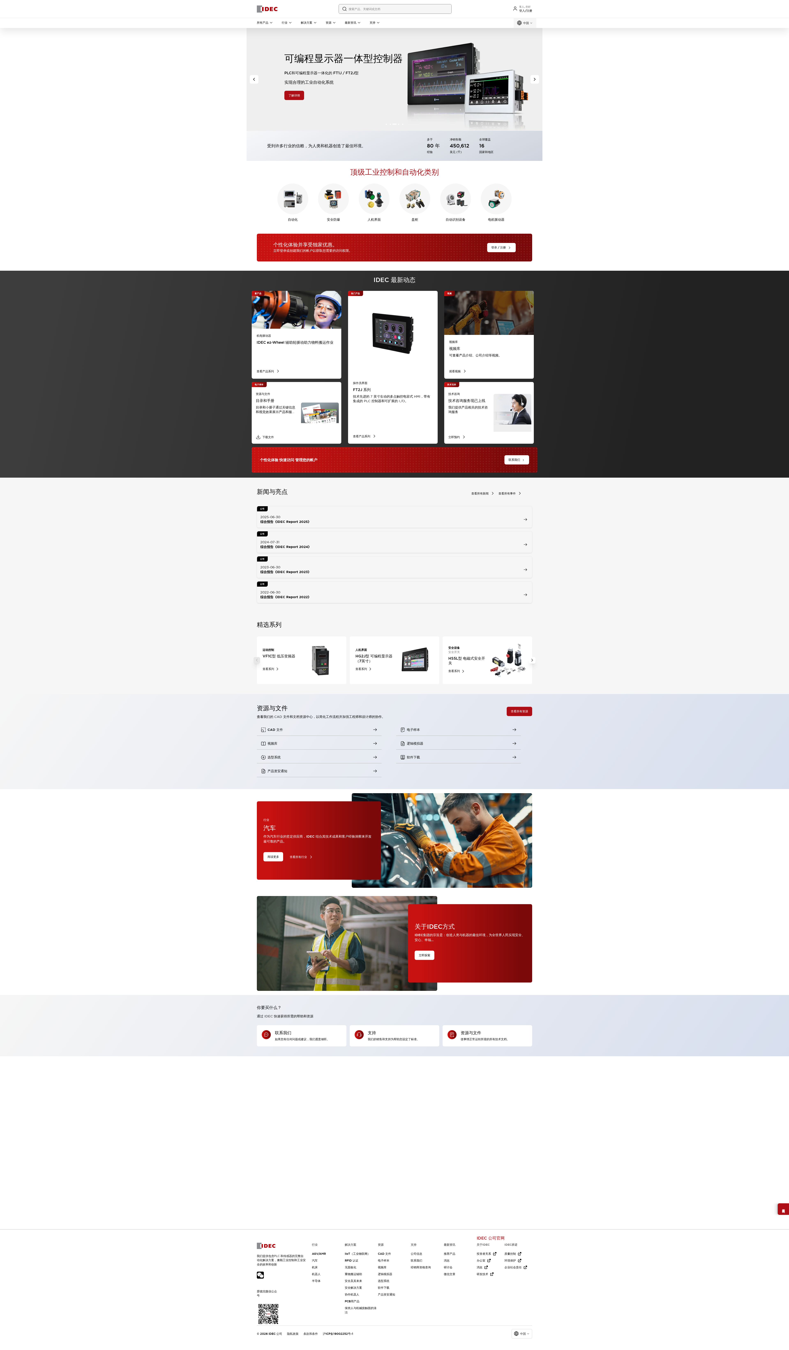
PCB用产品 (352, 1301)
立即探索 (424, 955)
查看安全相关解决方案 (304, 96)
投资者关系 (484, 1254)
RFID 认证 (351, 1260)
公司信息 (416, 1254)
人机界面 (374, 219)
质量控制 (510, 1254)
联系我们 (416, 1260)
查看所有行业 (298, 857)
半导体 (316, 1281)
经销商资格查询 (421, 1267)
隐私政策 (293, 1334)
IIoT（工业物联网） (357, 1254)
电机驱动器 (496, 219)
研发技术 (482, 1274)
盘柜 (415, 219)
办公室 (481, 1260)
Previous (257, 660)
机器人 (316, 1274)
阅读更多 (273, 856)
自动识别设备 (455, 219)
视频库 (382, 1267)
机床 (315, 1267)
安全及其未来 (353, 1281)
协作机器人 (352, 1294)
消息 (447, 1260)
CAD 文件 (384, 1254)
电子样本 (383, 1260)
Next (532, 660)
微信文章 (449, 1274)
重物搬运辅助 (353, 1274)
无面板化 (350, 1267)
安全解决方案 (353, 1288)
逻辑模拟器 (385, 1274)
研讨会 (448, 1267)
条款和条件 (310, 1334)
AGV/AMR (319, 1254)
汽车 (315, 1260)
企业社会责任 (513, 1267)
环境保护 (510, 1260)
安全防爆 (333, 219)
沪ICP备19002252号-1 (338, 1334)
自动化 (293, 219)
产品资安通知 (386, 1294)
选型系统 (383, 1281)
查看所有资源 (519, 711)
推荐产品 (449, 1254)
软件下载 (383, 1288)
